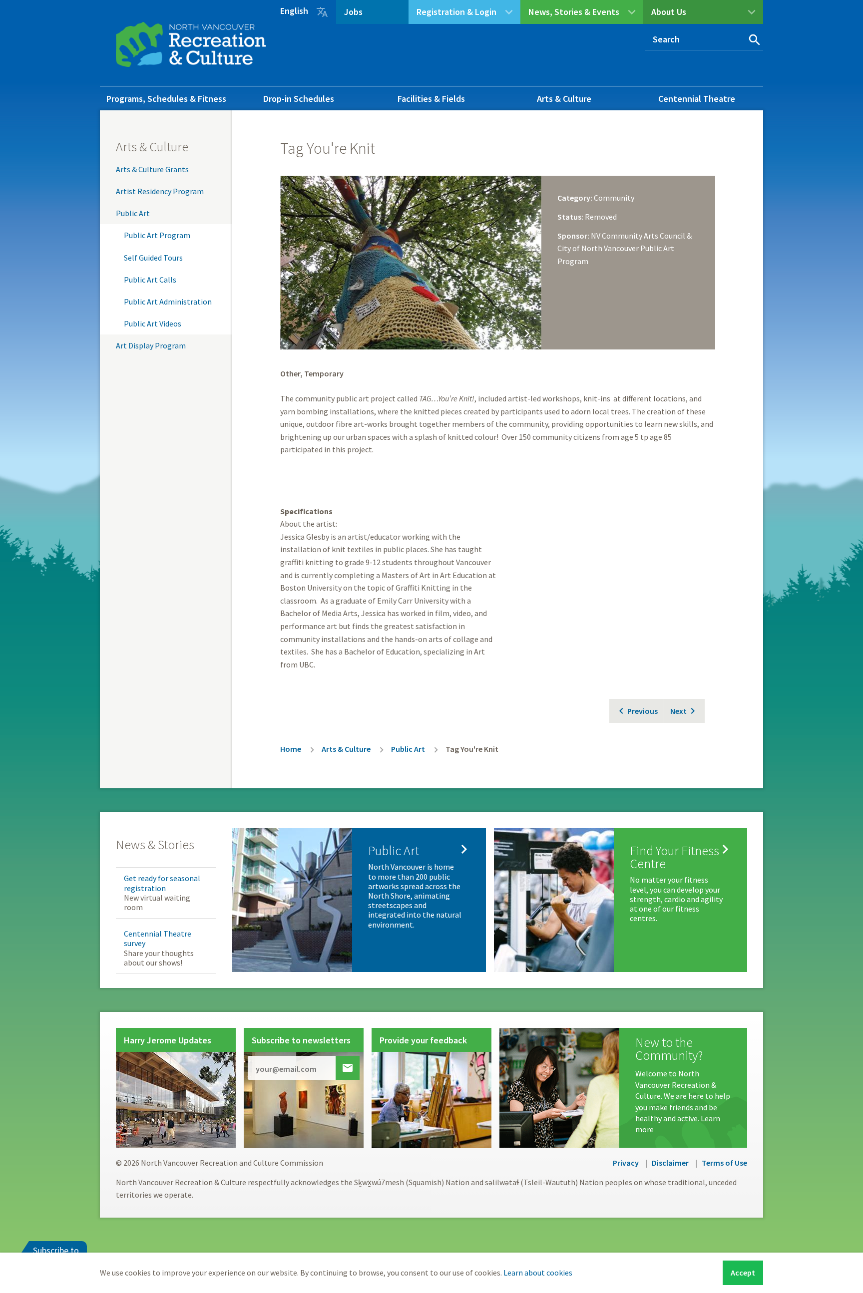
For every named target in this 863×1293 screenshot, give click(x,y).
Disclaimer (670, 1163)
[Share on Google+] (685, 144)
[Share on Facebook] (647, 144)
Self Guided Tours (153, 258)
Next (678, 711)
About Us (668, 11)
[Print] (704, 144)
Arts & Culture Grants (152, 169)
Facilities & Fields (431, 98)
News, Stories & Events (573, 11)
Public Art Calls (150, 280)
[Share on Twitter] (666, 144)
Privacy (626, 1163)
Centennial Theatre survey (157, 938)
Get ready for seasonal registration (162, 883)
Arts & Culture (564, 98)
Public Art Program (157, 235)
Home (290, 749)
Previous (642, 711)
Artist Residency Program (160, 191)
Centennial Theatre (696, 98)
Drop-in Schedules (298, 98)
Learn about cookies (537, 1273)
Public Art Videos (152, 323)
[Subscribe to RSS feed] (704, 164)
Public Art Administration (168, 302)
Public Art (133, 213)
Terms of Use (724, 1163)
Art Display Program (151, 345)
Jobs (353, 11)
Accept (743, 1273)
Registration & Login (456, 11)
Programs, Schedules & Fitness (166, 98)
